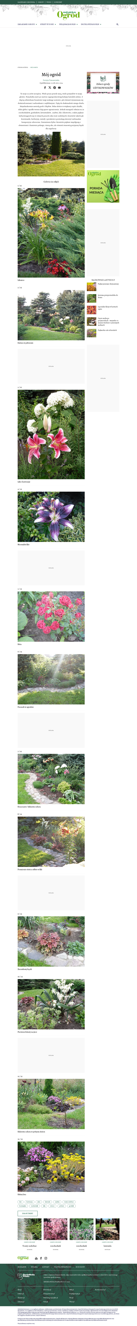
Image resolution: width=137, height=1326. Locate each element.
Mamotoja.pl (47, 1290)
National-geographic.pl (50, 1298)
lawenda (47, 1202)
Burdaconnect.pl (100, 1290)
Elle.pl (19, 1290)
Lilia (44, 1206)
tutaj (33, 1323)
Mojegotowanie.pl (48, 1294)
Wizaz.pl (71, 1302)
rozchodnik (34, 1206)
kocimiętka (22, 1206)
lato (20, 1202)
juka (38, 1202)
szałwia (57, 1202)
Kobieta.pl (21, 1294)
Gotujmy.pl (21, 1302)
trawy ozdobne (69, 1202)
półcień (61, 1206)
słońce (52, 1206)
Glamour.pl (21, 1298)
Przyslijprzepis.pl (74, 1294)
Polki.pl (71, 1290)
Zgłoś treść (27, 1213)
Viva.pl (71, 1298)
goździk (71, 1206)
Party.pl (45, 1302)
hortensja (30, 1202)
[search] (117, 24)
